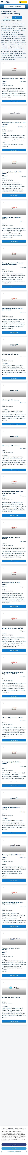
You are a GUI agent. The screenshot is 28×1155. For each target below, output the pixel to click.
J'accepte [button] (14, 1144)
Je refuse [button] (14, 1148)
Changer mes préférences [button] (14, 1151)
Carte (8, 18)
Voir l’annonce (14, 101)
